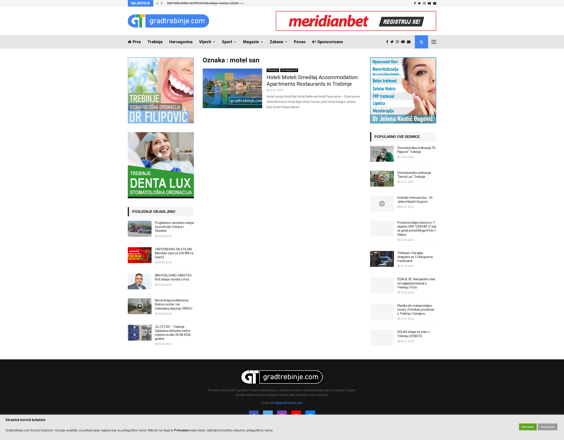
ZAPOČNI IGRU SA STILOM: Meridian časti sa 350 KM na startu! (174, 253)
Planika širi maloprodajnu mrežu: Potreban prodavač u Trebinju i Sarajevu (415, 309)
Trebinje (155, 41)
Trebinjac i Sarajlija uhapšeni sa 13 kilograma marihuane (415, 257)
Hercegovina (181, 41)
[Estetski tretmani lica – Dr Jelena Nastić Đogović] (382, 204)
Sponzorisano (330, 41)
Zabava (276, 41)
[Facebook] (388, 42)
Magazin (251, 41)
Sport (227, 41)
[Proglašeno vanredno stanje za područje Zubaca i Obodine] (140, 229)
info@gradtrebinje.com (287, 403)
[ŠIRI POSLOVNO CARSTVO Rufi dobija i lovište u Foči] (140, 281)
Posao (300, 41)
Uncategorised (289, 70)
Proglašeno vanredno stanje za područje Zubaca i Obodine (174, 226)
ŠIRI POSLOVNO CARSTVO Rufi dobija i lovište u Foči (200, 3)
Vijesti (205, 41)
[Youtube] (404, 42)
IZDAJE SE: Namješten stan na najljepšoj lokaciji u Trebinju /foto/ (416, 283)
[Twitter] (393, 42)
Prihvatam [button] (528, 427)
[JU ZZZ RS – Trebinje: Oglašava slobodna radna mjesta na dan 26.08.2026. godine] (140, 333)
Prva (137, 41)
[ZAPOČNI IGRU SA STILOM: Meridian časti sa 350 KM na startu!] (140, 255)
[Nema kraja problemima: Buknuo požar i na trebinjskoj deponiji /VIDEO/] (140, 306)
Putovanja (273, 70)
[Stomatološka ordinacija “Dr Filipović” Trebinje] (382, 154)
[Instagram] (398, 42)
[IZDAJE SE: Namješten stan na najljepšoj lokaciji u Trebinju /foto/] (382, 285)
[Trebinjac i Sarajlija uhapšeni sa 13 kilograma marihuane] (382, 259)
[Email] (410, 42)
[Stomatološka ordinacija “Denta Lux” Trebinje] (382, 179)
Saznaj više (547, 427)
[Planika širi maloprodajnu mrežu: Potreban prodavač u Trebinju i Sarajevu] (382, 311)
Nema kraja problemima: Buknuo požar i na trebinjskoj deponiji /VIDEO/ (174, 304)
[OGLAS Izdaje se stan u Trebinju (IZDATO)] (382, 338)
